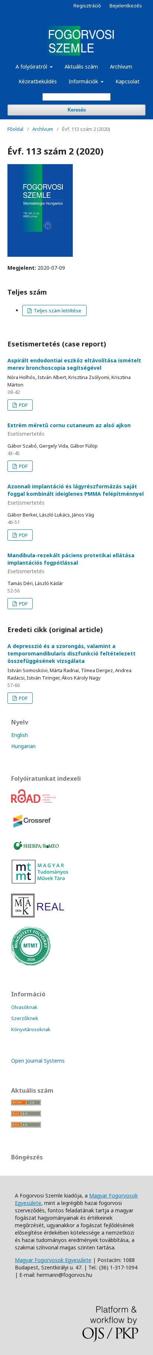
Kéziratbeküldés (38, 81)
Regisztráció (87, 5)
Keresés (77, 110)
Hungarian (23, 746)
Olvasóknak (24, 1007)
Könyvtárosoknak (31, 1029)
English (19, 734)
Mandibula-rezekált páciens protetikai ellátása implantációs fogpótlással (70, 563)
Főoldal (15, 129)
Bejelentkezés (126, 5)
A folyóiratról (32, 66)
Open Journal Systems (38, 1060)
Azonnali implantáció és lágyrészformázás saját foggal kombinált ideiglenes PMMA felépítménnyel (75, 494)
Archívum (121, 66)
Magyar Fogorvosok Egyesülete (53, 1259)
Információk (84, 81)
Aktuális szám (81, 66)
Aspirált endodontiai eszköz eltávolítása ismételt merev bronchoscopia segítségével (74, 364)
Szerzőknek (24, 1018)
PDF (22, 405)
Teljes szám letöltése (57, 310)
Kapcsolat (127, 81)
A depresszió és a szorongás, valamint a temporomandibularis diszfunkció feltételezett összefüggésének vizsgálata (71, 653)
